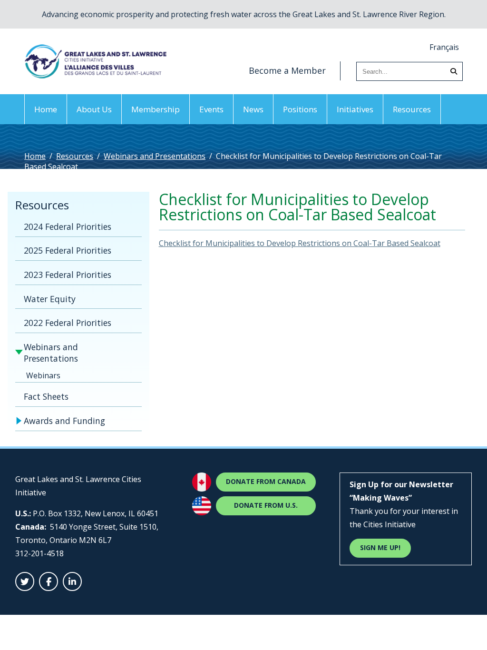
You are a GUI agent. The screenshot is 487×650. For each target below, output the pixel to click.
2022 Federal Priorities (67, 322)
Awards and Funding (64, 420)
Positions (300, 109)
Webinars (43, 375)
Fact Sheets (46, 396)
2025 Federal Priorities (67, 250)
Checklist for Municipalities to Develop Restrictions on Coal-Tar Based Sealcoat (299, 243)
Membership (155, 109)
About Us (94, 109)
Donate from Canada (266, 481)
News (253, 109)
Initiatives (355, 109)
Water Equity (50, 299)
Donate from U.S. (266, 505)
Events (211, 109)
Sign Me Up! (380, 547)
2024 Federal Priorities (67, 226)
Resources (412, 109)
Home (45, 109)
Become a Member (287, 70)
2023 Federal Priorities (67, 274)
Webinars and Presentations (154, 156)
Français (444, 47)
